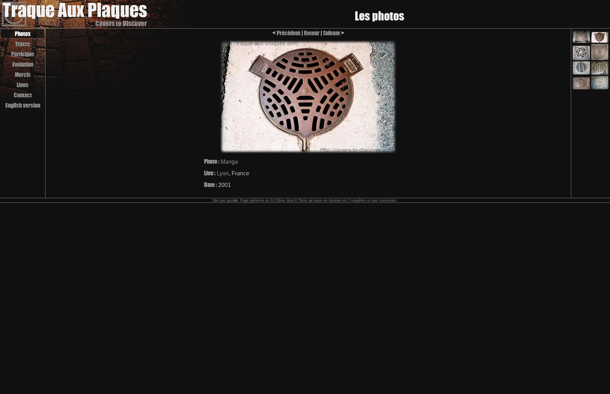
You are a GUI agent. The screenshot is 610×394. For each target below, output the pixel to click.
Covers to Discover (121, 23)
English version (22, 105)
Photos (23, 33)
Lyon (223, 173)
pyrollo (232, 200)
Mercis (23, 74)
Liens (23, 84)
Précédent (288, 33)
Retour (311, 33)
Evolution (22, 64)
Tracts (22, 44)
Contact (23, 95)
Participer (22, 54)
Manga (229, 162)
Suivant (331, 33)
